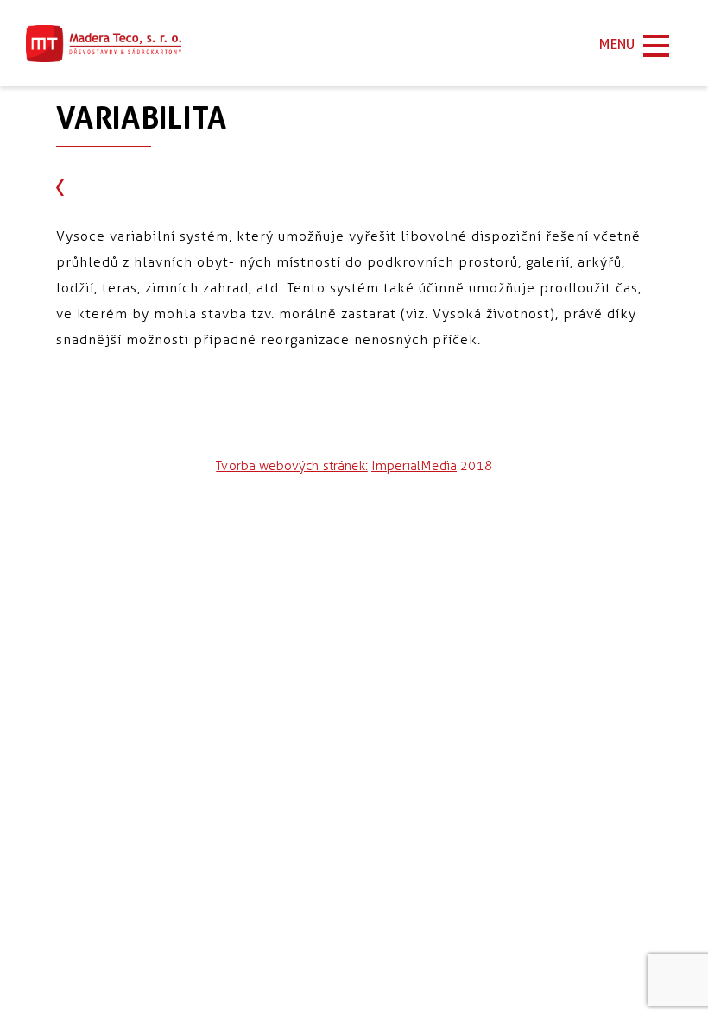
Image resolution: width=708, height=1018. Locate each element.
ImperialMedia (414, 466)
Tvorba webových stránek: (292, 466)
